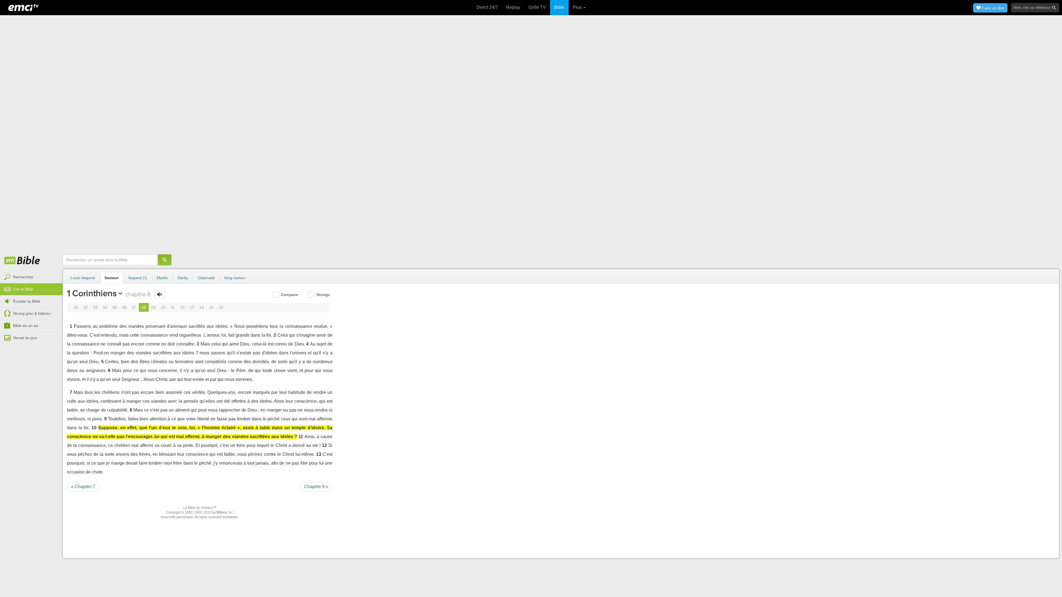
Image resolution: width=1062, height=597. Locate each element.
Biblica (222, 512)
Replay (513, 7)
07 (134, 307)
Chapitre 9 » (316, 486)
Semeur (112, 278)
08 (144, 307)
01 (76, 307)
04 (105, 307)
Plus (578, 7)
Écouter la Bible (26, 301)
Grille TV (537, 7)
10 (163, 307)
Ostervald (206, 278)
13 (192, 307)
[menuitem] (31, 277)
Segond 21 (137, 278)
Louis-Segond (83, 278)
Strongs (322, 294)
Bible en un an (25, 325)
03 (95, 307)
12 (182, 307)
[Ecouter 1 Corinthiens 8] (160, 294)
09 (153, 307)
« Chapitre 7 (83, 486)
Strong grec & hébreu (32, 313)
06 (124, 307)
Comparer (289, 294)
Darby (183, 278)
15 (211, 307)
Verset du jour (25, 338)
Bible (559, 7)
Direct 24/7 (487, 7)
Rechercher (23, 277)
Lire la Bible (23, 289)
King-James (234, 278)
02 (86, 307)
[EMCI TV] (23, 7)
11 (173, 307)
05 (115, 307)
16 (221, 307)
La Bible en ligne (22, 260)
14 (201, 307)
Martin (162, 278)
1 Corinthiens (92, 293)
